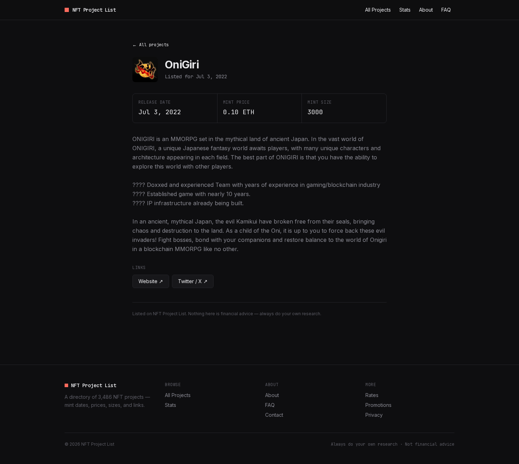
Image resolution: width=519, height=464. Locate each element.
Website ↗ (150, 281)
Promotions (378, 405)
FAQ (446, 10)
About (426, 10)
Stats (405, 10)
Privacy (374, 415)
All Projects (378, 10)
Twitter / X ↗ (193, 281)
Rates (371, 395)
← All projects (150, 45)
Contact (274, 415)
